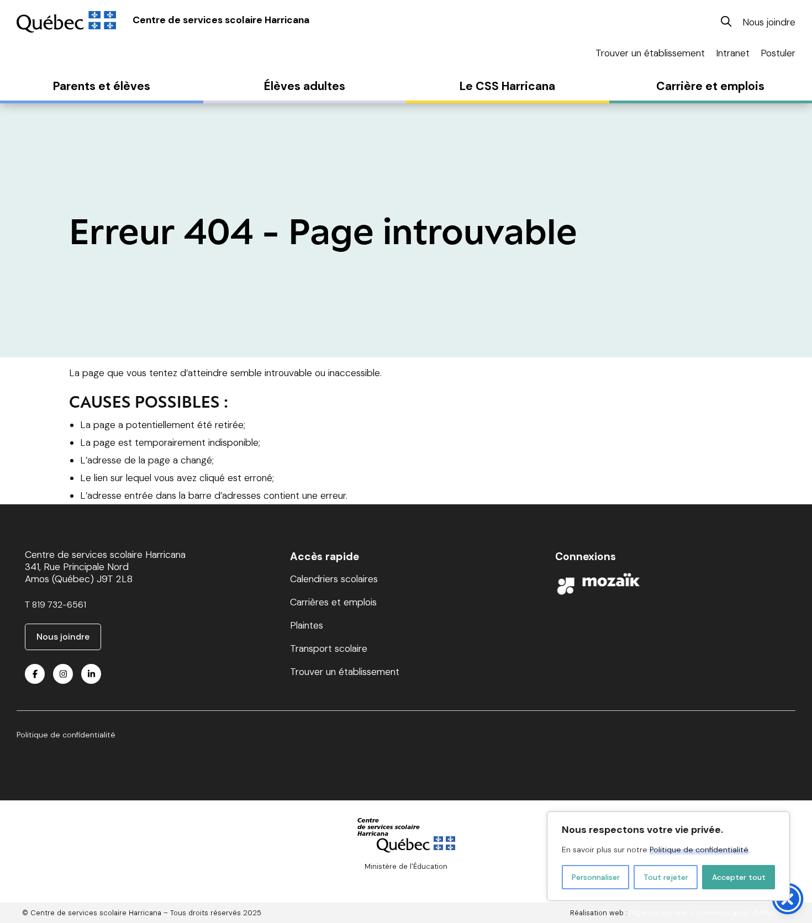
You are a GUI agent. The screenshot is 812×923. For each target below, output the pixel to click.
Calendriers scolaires (334, 579)
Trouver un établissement (650, 53)
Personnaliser (596, 877)
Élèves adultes (304, 86)
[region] (668, 856)
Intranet (733, 53)
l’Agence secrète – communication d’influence (709, 912)
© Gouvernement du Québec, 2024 (406, 875)
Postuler (778, 53)
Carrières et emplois (333, 602)
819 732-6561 (59, 604)
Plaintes (306, 625)
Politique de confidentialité (699, 850)
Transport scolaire (328, 648)
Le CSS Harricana (507, 86)
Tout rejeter (666, 877)
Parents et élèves (101, 86)
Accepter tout (739, 877)
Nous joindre (768, 22)
